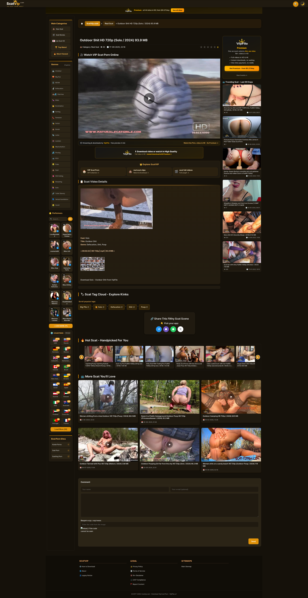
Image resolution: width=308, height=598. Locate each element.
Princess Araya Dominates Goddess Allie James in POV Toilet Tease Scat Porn (241, 141)
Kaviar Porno (57, 444)
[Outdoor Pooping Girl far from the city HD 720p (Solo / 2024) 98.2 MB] (169, 444)
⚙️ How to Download (87, 566)
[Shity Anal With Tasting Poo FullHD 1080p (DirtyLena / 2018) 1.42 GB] (159, 354)
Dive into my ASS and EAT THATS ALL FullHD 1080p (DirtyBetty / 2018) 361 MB (242, 109)
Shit (130, 307)
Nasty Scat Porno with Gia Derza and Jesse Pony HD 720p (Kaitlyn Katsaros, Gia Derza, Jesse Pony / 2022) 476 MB (189, 366)
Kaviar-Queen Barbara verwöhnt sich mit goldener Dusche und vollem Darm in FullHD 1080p (241, 172)
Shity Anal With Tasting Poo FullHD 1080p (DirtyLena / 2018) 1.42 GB (158, 365)
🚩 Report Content (137, 584)
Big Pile (83, 307)
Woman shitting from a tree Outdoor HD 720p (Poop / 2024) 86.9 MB (108, 416)
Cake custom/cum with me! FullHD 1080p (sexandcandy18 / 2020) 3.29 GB (219, 365)
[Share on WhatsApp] (173, 329)
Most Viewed (61, 54)
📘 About (82, 571)
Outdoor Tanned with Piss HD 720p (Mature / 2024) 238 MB (104, 464)
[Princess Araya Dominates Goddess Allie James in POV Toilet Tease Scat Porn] (242, 127)
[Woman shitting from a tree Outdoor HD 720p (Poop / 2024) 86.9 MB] (108, 397)
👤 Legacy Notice (85, 575)
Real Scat (109, 23)
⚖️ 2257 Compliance (138, 580)
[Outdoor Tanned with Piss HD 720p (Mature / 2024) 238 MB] (108, 444)
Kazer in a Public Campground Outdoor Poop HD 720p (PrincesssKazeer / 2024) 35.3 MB (163, 417)
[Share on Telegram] (159, 329)
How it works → (242, 75)
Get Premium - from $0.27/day (242, 68)
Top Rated (61, 47)
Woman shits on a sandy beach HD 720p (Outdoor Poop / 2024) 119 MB (230, 465)
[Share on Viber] (166, 329)
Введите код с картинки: (91, 520)
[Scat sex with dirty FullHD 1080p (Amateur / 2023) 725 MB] (242, 252)
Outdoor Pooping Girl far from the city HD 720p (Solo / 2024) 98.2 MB (169, 464)
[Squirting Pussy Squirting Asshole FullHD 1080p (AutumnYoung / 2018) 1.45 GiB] (98, 354)
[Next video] (258, 357)
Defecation (115, 307)
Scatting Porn (57, 456)
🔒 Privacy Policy (136, 566)
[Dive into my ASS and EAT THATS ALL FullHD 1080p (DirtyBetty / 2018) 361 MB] (242, 95)
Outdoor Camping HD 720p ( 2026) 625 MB (220, 416)
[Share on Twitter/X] (180, 329)
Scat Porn (55, 450)
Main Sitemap (186, 566)
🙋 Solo (98, 307)
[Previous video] (81, 357)
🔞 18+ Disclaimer (136, 575)
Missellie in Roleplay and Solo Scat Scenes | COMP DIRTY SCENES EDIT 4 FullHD (241, 204)
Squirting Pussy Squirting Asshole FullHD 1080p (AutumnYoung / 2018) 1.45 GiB (98, 365)
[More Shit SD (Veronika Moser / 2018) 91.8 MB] (242, 222)
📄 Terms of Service (137, 571)
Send (253, 541)
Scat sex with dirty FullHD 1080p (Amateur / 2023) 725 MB (241, 266)
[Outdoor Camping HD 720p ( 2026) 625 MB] (231, 397)
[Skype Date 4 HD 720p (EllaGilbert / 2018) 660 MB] (250, 354)
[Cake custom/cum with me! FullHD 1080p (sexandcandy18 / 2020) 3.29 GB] (220, 354)
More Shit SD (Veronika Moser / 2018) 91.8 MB (240, 235)
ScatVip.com (92, 23)
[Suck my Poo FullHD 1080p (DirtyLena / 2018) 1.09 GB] (129, 354)
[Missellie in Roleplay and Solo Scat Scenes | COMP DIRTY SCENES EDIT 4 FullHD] (242, 190)
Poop (143, 307)
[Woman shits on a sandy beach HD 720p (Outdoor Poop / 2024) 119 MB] (231, 444)
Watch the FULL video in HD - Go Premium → (201, 143)
